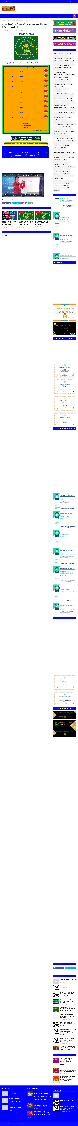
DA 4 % (65, 129)
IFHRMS (70, 129)
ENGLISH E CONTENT (58, 58)
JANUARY (72, 107)
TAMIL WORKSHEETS (64, 103)
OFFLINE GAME (64, 131)
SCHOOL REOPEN (57, 171)
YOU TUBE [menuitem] (32, 16)
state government (57, 187)
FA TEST (55, 112)
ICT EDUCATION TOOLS (69, 65)
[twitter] (73, 1)
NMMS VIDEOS (57, 96)
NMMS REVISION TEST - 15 (66, 986)
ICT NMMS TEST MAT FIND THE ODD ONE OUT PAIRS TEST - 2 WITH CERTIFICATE (67, 1040)
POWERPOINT (72, 131)
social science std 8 (65, 185)
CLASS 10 (66, 53)
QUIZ (61, 86)
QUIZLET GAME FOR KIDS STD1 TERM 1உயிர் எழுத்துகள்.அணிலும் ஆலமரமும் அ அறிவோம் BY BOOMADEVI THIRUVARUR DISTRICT (67, 1061)
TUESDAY (63, 82)
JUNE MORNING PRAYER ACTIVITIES (61, 105)
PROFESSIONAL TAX (58, 166)
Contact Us (74, 1124)
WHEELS (55, 98)
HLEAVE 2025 (71, 157)
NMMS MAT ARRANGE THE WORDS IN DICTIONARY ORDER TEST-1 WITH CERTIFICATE (16, 1100)
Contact (11, 1)
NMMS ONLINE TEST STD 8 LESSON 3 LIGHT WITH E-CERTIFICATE (42, 222)
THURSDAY (69, 84)
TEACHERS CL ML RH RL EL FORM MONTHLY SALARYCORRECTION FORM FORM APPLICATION (67, 1048)
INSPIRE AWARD (57, 159)
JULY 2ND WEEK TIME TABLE (59, 117)
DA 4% (55, 126)
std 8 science (56, 147)
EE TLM (65, 112)
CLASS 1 (67, 60)
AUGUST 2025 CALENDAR (59, 150)
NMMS (65, 56)
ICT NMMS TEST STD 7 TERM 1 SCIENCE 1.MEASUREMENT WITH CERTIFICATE (68, 1016)
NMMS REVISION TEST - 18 (15, 1092)
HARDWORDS (64, 96)
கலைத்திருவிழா (57, 190)
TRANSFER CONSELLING (59, 176)
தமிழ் (10, 152)
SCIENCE (18, 156)
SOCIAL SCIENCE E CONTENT (60, 72)
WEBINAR (62, 138)
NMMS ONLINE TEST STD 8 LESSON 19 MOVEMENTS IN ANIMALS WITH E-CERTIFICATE (25, 223)
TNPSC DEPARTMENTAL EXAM (60, 114)
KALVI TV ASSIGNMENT (67, 67)
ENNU (71, 98)
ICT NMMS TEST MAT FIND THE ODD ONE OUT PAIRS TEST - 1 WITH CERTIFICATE (67, 994)
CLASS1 (55, 155)
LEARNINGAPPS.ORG (58, 74)
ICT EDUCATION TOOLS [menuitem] (8, 16)
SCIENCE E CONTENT (58, 65)
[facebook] (70, 1)
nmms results (57, 100)
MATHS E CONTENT (58, 63)
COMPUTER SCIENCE (58, 129)
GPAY (65, 157)
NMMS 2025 (71, 112)
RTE (60, 145)
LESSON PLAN (57, 119)
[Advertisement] (26, 165)
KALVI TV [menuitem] (55, 16)
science (66, 77)
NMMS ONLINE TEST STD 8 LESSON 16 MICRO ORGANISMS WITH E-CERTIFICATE (9, 223)
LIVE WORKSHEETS (57, 91)
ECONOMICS (63, 143)
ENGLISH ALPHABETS (63, 155)
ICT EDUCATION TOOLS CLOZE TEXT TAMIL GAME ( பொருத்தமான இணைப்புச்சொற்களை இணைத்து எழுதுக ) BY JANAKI (68, 1078)
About (7, 1)
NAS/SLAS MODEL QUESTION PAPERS (61, 93)
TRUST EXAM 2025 (69, 176)
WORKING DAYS (65, 145)
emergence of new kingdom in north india (63, 180)
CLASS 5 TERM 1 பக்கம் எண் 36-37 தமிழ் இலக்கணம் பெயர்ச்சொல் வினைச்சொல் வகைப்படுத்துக (41, 1105)
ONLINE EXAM (67, 74)
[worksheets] (58, 971)
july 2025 (56, 183)
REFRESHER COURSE (58, 107)
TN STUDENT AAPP (65, 173)
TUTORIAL (56, 138)
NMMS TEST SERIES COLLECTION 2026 (68, 980)
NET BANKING (67, 162)
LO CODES (64, 159)
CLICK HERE (46, 70)
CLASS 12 (71, 96)
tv (54, 140)
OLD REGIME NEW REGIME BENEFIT (61, 164)
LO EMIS (55, 145)
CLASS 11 (73, 103)
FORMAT (70, 143)
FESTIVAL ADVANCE (58, 157)
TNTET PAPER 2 (57, 136)
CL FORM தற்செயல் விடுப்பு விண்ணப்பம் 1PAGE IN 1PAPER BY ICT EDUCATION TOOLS (67, 1009)
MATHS (39, 152)
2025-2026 (63, 147)
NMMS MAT (56, 86)
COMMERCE (56, 143)
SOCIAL (32, 156)
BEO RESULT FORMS (71, 140)
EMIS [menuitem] (17, 16)
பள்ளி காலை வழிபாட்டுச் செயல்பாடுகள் (61, 89)
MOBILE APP (68, 126)
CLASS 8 (6, 199)
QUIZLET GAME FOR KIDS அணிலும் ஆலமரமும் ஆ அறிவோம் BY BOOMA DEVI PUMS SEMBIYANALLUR (68, 1070)
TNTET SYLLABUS (65, 136)
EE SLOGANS (60, 124)
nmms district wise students (67, 100)
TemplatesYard (13, 1124)
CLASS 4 (55, 56)
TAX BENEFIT (56, 173)
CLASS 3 (71, 58)
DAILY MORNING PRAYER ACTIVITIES (61, 79)
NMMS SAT (61, 77)
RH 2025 (55, 169)
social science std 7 (70, 138)
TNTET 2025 (56, 133)
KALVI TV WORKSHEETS (58, 60)
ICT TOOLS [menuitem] (24, 16)
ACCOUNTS (63, 119)
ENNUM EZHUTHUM (63, 98)
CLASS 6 (65, 63)
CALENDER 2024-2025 (70, 152)
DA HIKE (60, 112)
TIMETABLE (69, 122)
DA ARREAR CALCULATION (59, 122)
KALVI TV (7, 20)
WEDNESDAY (56, 84)
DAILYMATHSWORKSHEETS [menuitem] (43, 16)
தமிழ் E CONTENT (57, 67)
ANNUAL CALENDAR (60, 140)
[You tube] (70, 971)
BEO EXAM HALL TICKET (59, 152)
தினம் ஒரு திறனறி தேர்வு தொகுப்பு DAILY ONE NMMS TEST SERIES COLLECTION (67, 1001)
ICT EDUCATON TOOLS (7, 30)
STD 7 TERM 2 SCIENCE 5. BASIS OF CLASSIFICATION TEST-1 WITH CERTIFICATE (68, 1024)
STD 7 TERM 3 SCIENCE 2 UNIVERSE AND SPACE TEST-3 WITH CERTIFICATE (17, 1107)
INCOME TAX (56, 131)
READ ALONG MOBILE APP (69, 166)
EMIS (72, 93)
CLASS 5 (72, 60)
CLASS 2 (71, 63)
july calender (56, 185)
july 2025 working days (64, 183)
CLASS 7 (66, 58)
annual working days (58, 178)
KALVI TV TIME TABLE (58, 70)
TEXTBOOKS (56, 82)
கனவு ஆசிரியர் (66, 187)
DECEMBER (66, 107)
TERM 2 (60, 56)
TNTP (55, 124)
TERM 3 (73, 74)
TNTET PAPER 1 (64, 133)
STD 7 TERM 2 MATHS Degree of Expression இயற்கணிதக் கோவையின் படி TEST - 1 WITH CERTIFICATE (68, 1032)
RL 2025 (61, 169)
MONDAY (63, 84)
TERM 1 (55, 77)
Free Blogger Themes (28, 1124)
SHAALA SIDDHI (66, 171)
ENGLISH (25, 152)
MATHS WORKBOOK (58, 162)
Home (3, 1)
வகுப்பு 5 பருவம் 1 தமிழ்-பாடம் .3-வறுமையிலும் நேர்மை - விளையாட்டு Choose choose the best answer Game (42, 1114)
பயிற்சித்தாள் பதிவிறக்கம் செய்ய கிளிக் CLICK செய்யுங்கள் (26, 143)
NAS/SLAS (73, 124)
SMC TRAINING (57, 110)
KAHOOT (69, 117)
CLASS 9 (72, 53)
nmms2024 (56, 103)
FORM (62, 126)
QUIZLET (67, 124)
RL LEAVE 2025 (68, 169)
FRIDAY (68, 82)
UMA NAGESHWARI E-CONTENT (68, 110)
